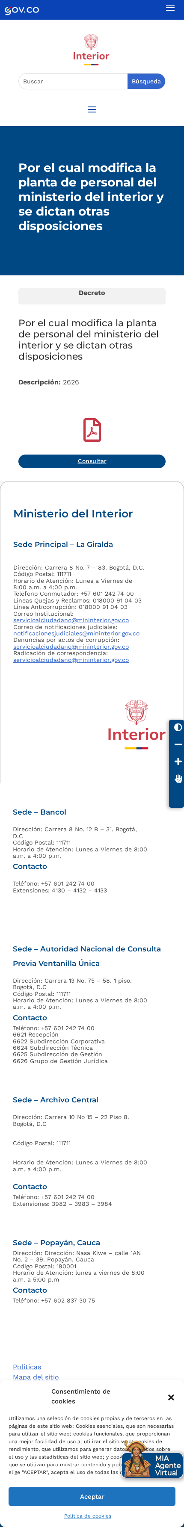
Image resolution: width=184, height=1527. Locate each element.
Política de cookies (87, 1516)
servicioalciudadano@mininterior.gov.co (71, 620)
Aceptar (92, 1496)
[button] (171, 1396)
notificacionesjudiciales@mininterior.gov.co (76, 633)
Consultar (92, 461)
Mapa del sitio (36, 1377)
